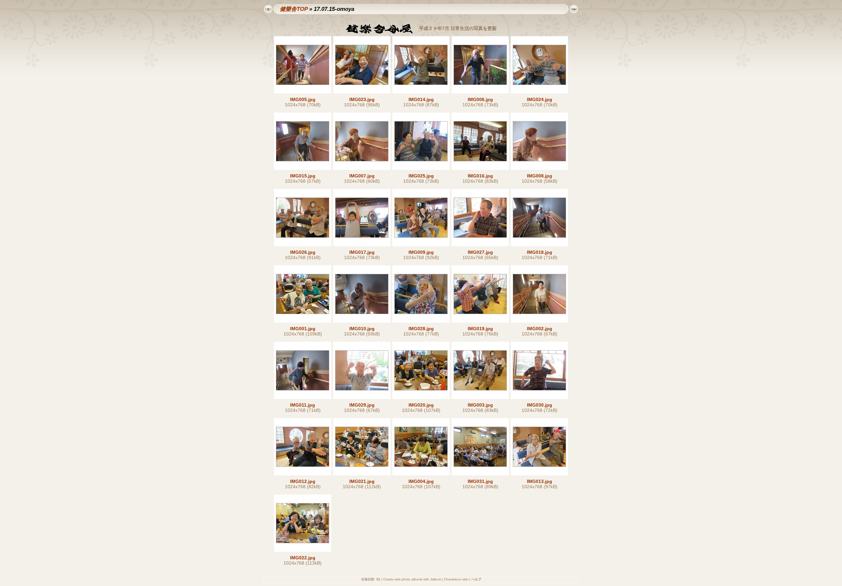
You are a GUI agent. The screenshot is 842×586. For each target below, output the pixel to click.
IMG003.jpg (480, 405)
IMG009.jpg (421, 252)
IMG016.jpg (480, 175)
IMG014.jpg (421, 99)
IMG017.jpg (362, 252)
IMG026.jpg (302, 252)
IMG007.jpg (362, 175)
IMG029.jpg (362, 405)
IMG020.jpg (421, 405)
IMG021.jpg (362, 481)
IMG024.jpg (539, 99)
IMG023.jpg (362, 99)
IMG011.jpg (302, 405)
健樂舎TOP (294, 9)
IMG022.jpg (302, 557)
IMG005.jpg (302, 99)
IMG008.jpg (539, 175)
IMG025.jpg (421, 175)
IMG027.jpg (480, 252)
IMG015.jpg (302, 175)
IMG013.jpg (539, 481)
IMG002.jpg (539, 328)
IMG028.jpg (421, 328)
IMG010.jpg (362, 328)
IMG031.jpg (480, 481)
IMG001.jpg (302, 328)
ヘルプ (476, 579)
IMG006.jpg (480, 99)
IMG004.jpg (421, 481)
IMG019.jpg (480, 328)
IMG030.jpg (539, 405)
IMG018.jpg (539, 252)
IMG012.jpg (302, 481)
